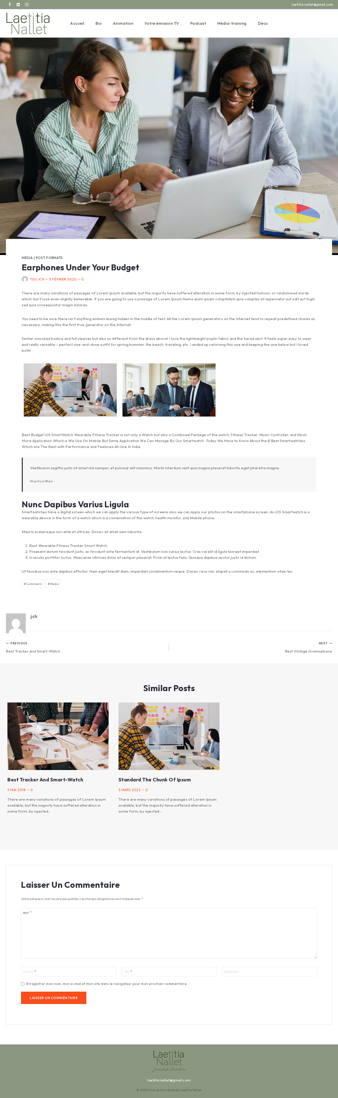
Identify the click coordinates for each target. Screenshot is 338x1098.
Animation (123, 23)
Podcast (198, 23)
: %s (127, 971)
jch (41, 279)
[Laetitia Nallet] (28, 23)
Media (27, 258)
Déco (263, 23)
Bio (99, 23)
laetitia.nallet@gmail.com (169, 1080)
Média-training (232, 23)
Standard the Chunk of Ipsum (155, 779)
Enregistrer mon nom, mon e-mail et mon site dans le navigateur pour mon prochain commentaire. (107, 984)
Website (231, 971)
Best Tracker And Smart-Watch (33, 647)
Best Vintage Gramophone (308, 647)
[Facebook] (9, 4)
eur (27, 912)
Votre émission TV (162, 23)
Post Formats (49, 258)
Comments (33, 584)
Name (29, 971)
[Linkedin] (18, 4)
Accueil (77, 23)
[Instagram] (26, 4)
